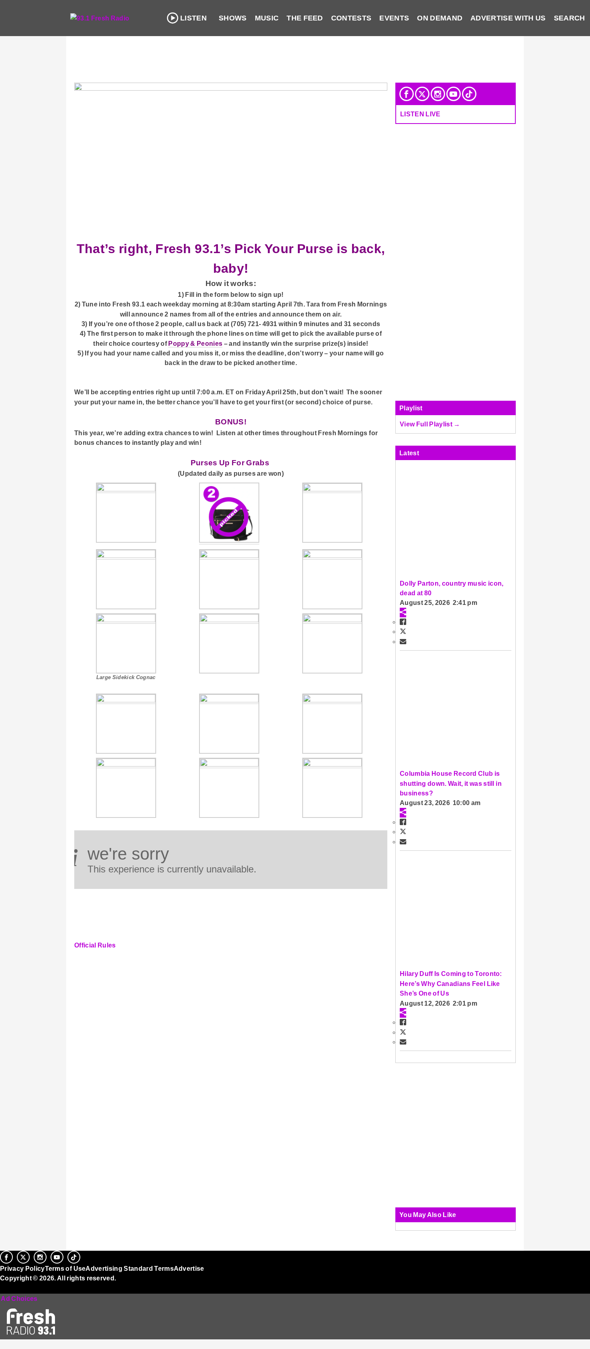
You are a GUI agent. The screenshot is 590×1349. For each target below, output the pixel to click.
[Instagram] (438, 94)
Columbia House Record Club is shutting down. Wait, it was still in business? (451, 783)
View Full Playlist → (430, 424)
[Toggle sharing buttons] (403, 612)
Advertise (189, 1268)
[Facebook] (406, 94)
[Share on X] (403, 631)
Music (267, 18)
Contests (351, 18)
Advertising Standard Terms (129, 1268)
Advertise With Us (508, 18)
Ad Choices (19, 1298)
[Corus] (4, 1287)
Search (569, 18)
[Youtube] (453, 94)
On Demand (439, 18)
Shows (233, 18)
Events (394, 18)
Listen (193, 18)
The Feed (305, 18)
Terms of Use (65, 1268)
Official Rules (95, 945)
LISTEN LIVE (420, 114)
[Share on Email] (403, 641)
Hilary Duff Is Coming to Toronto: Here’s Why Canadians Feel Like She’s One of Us (451, 983)
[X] (422, 94)
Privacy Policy (22, 1268)
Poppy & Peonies (195, 343)
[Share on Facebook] (403, 622)
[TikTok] (469, 94)
